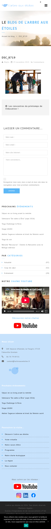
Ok (26, 525)
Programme (9, 450)
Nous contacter (11, 466)
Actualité (7, 262)
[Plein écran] (46, 311)
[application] (25, 300)
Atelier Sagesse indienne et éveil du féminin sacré (23, 234)
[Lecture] (5, 311)
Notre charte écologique (15, 455)
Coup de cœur (10, 268)
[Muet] (42, 311)
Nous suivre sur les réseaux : (25, 479)
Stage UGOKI (7, 229)
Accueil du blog (8, 36)
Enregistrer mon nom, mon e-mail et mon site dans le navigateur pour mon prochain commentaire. (25, 183)
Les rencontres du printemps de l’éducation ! (23, 107)
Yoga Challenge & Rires (12, 224)
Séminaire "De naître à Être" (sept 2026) (18, 219)
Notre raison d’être (13, 445)
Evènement (8, 273)
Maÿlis (6, 62)
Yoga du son (7, 239)
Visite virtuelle (11, 440)
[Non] (48, 521)
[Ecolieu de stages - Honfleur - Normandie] (18, 5)
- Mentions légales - (25, 508)
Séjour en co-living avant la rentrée (16, 213)
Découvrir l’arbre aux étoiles (17, 434)
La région (9, 461)
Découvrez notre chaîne (25, 318)
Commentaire (38, 62)
